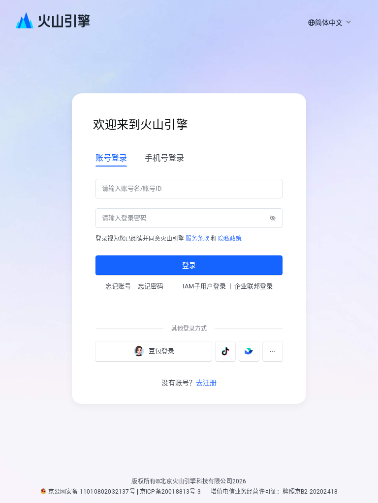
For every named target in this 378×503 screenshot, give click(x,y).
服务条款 (197, 238)
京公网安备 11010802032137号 (91, 491)
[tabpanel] (189, 226)
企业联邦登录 (253, 286)
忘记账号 (118, 286)
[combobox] (328, 22)
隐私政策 (230, 238)
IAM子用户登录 (204, 286)
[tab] (111, 157)
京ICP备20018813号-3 (170, 491)
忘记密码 (150, 286)
